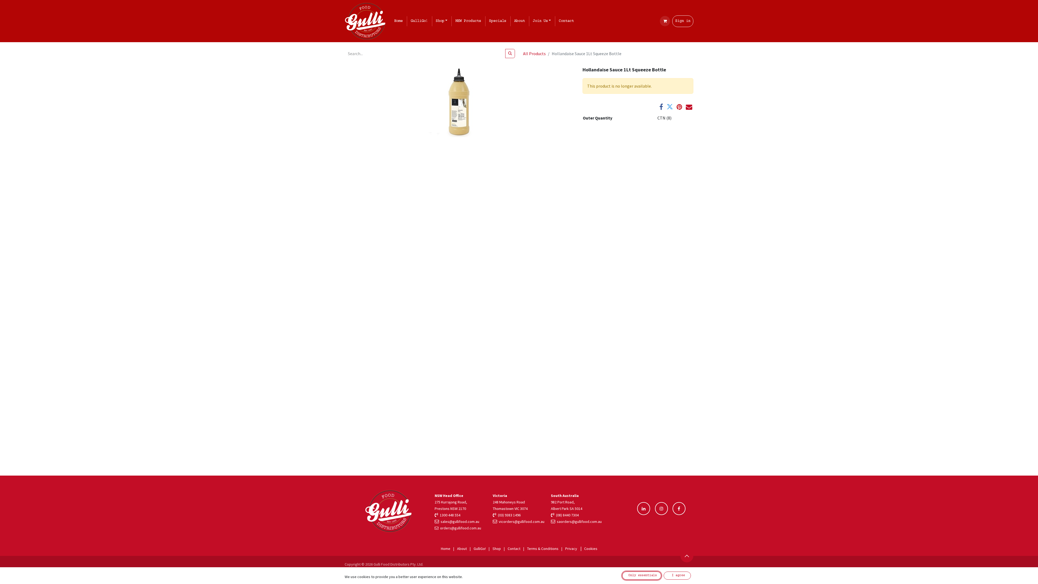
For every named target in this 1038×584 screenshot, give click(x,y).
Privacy (571, 548)
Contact (514, 548)
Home (445, 548)
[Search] (510, 53)
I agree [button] (677, 575)
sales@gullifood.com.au (459, 521)
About (462, 548)
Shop (497, 548)
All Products (534, 53)
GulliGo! (480, 548)
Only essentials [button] (642, 575)
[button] (686, 555)
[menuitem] (399, 21)
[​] (643, 508)
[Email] (689, 107)
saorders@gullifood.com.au (578, 521)
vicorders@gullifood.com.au (520, 521)
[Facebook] (661, 107)
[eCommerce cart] (665, 21)
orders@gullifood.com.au (460, 528)
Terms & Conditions (542, 548)
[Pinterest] (679, 107)
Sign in (682, 21)
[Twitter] (670, 107)
